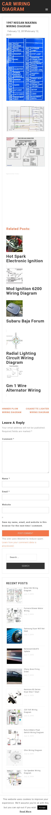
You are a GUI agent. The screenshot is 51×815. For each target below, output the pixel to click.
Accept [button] (42, 808)
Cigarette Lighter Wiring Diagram (37, 411)
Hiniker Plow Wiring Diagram (11, 411)
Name (6, 478)
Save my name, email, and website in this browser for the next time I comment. (24, 524)
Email (6, 491)
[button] (46, 9)
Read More (25, 811)
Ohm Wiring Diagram (33, 750)
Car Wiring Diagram (16, 6)
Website (6, 504)
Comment (8, 439)
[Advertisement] (25, 201)
